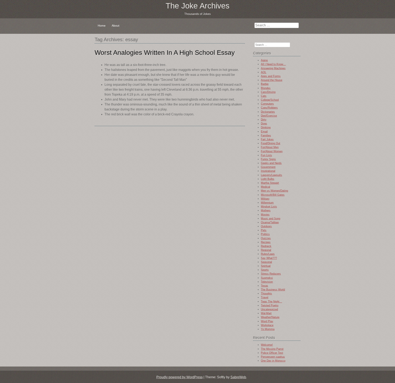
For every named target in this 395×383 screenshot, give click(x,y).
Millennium (267, 202)
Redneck (266, 246)
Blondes (266, 88)
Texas (264, 285)
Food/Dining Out (270, 143)
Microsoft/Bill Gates (273, 194)
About (115, 25)
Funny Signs (268, 159)
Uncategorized (269, 309)
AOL (263, 72)
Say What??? (269, 258)
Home (102, 25)
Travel (264, 297)
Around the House (271, 80)
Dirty (263, 119)
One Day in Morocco (273, 360)
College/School (270, 99)
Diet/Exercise (269, 115)
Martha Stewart (270, 182)
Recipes (266, 242)
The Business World (273, 289)
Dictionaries (268, 111)
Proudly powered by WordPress (179, 377)
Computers (267, 103)
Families (266, 135)
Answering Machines (273, 68)
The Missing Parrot (272, 348)
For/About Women (271, 151)
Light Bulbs (267, 178)
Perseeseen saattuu (273, 356)
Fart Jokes (267, 139)
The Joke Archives (197, 5)
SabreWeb (238, 377)
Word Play (267, 321)
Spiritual (266, 265)
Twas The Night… (271, 301)
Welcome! (267, 344)
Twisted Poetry (270, 305)
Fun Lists (266, 155)
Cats (263, 95)
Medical (265, 186)
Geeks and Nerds (271, 163)
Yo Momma (267, 329)
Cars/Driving (268, 92)
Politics (265, 234)
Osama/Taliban (270, 222)
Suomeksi (267, 277)
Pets (263, 230)
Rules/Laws (268, 253)
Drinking (266, 127)
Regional (266, 250)
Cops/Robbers (269, 107)
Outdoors (266, 226)
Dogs (264, 123)
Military (265, 198)
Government (268, 167)
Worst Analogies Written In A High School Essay (165, 52)
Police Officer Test (272, 352)
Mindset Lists (269, 206)
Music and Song (270, 218)
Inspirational (268, 170)
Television (267, 281)
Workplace (267, 325)
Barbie (264, 84)
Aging (264, 60)
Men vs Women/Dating (274, 190)
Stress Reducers (271, 273)
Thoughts (266, 293)
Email (264, 131)
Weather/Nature (270, 317)
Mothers (266, 210)
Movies (265, 214)
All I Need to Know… (273, 64)
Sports (265, 269)
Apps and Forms (271, 76)
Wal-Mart (266, 313)
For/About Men (270, 147)
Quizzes (266, 238)
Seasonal (266, 262)
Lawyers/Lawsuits (271, 175)
